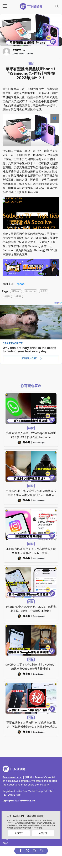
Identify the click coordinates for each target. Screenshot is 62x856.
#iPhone (16, 291)
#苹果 (18, 296)
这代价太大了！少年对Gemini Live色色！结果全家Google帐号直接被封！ (31, 666)
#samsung (30, 291)
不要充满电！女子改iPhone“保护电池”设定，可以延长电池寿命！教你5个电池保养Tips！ (31, 725)
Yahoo (20, 284)
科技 (31, 63)
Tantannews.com (12, 777)
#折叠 (7, 296)
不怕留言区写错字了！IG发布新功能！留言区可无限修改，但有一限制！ (31, 551)
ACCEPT (43, 833)
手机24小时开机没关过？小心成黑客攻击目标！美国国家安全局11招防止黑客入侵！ (31, 493)
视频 (5, 843)
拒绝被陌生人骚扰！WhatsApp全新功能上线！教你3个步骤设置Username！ (31, 435)
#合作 (43, 291)
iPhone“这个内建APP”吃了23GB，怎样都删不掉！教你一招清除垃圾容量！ (31, 608)
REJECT (19, 833)
